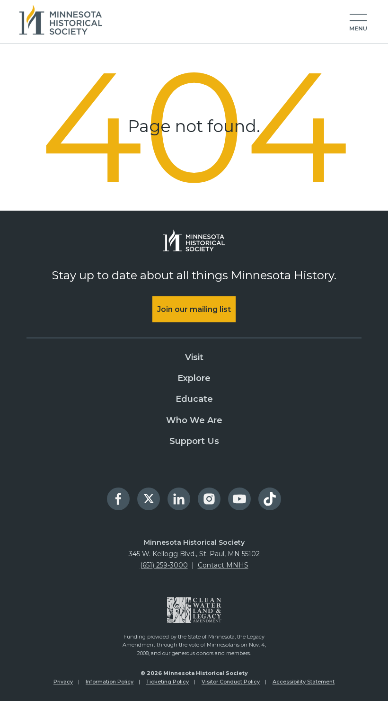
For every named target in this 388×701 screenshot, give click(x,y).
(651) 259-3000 (164, 565)
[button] (358, 22)
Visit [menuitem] (194, 357)
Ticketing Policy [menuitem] (167, 681)
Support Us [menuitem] (194, 441)
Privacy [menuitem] (63, 681)
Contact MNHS (223, 565)
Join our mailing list (194, 309)
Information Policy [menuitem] (109, 681)
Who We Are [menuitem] (194, 420)
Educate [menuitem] (194, 399)
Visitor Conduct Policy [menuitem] (231, 681)
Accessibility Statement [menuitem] (304, 681)
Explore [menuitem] (194, 378)
